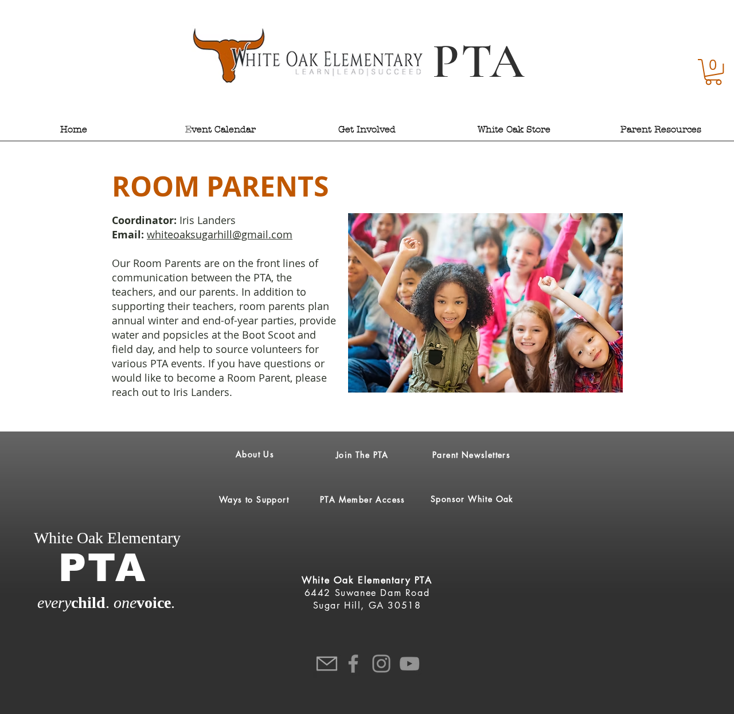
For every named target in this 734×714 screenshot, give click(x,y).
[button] (713, 72)
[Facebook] (353, 664)
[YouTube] (409, 664)
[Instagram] (381, 664)
